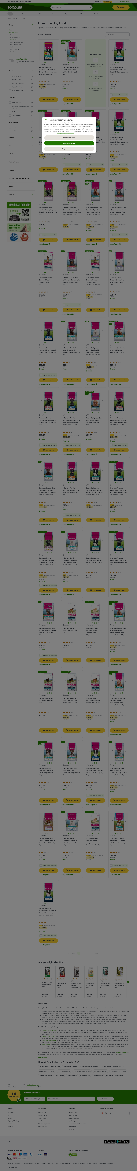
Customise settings (69, 138)
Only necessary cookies (69, 149)
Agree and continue (69, 143)
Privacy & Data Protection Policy (65, 133)
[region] (69, 135)
